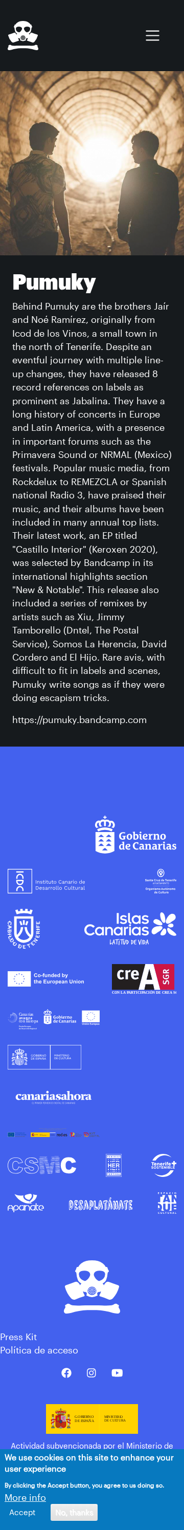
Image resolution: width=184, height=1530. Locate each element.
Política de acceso (39, 1350)
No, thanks (74, 1512)
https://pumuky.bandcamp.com (79, 719)
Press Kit (18, 1336)
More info (25, 1497)
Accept (22, 1512)
